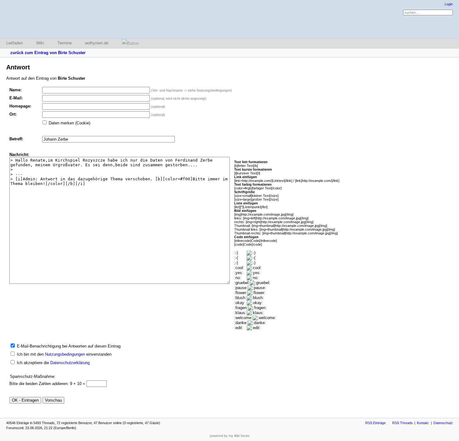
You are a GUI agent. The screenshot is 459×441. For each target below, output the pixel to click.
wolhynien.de (96, 43)
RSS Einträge (375, 423)
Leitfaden (14, 43)
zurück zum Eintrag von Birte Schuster (48, 52)
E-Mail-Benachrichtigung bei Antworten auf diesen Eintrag (69, 346)
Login (449, 4)
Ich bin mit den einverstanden (64, 354)
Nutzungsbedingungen (65, 354)
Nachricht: (19, 154)
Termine (64, 43)
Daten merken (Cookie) (69, 123)
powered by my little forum (229, 436)
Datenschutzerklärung (70, 362)
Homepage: (20, 106)
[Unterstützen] (129, 43)
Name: (15, 90)
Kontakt (422, 423)
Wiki (40, 43)
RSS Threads (402, 423)
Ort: (13, 114)
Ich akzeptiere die (53, 362)
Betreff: (16, 139)
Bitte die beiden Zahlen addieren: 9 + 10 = (47, 383)
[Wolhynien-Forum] (39, 19)
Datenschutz (443, 423)
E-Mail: (16, 98)
